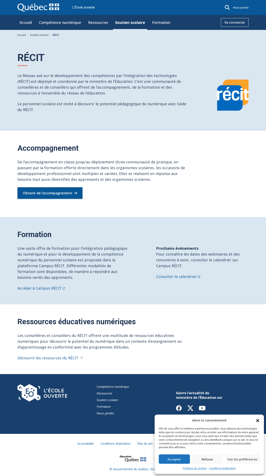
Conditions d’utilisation (222, 468)
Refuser (207, 459)
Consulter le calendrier (176, 276)
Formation (161, 22)
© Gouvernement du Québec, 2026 (133, 469)
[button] (258, 420)
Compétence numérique (60, 22)
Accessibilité (86, 443)
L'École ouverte (83, 7)
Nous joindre (241, 7)
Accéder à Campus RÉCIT (39, 288)
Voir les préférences (242, 459)
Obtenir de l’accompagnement (47, 193)
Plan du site (145, 443)
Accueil (26, 22)
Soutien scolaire (130, 22)
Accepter (174, 459)
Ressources (98, 22)
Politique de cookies (195, 468)
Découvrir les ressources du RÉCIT (47, 357)
